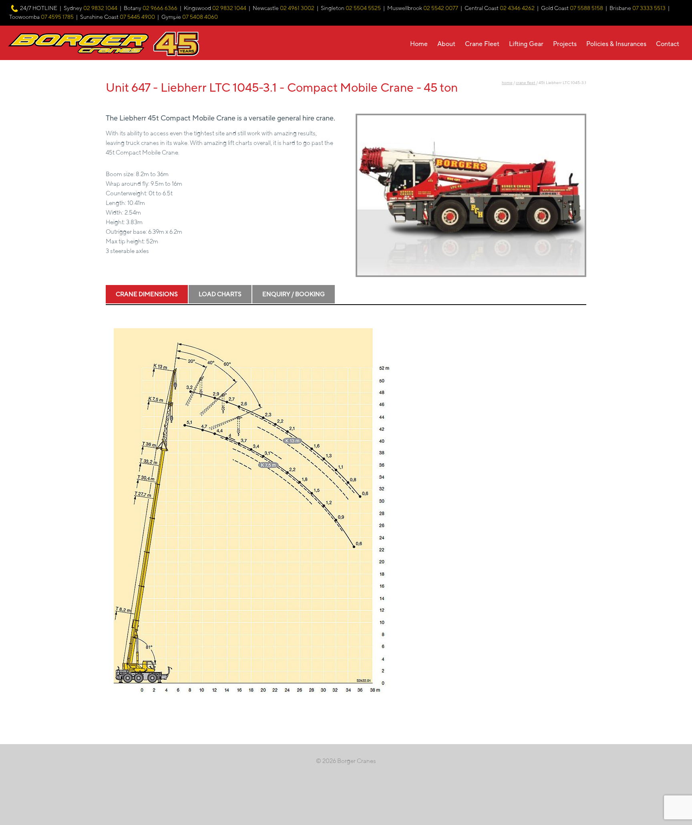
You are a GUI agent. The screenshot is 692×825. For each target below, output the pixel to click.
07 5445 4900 (137, 17)
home (507, 82)
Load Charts (220, 294)
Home (419, 44)
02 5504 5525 (363, 8)
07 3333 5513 (649, 8)
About (446, 44)
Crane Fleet (482, 44)
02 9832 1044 (100, 8)
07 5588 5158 (586, 8)
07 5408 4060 (200, 17)
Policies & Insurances (616, 44)
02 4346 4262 (517, 8)
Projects (565, 44)
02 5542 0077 (440, 8)
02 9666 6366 (160, 8)
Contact (667, 44)
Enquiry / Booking (293, 294)
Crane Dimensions (147, 294)
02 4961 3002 (297, 8)
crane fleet (525, 82)
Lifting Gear (526, 44)
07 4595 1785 (57, 17)
